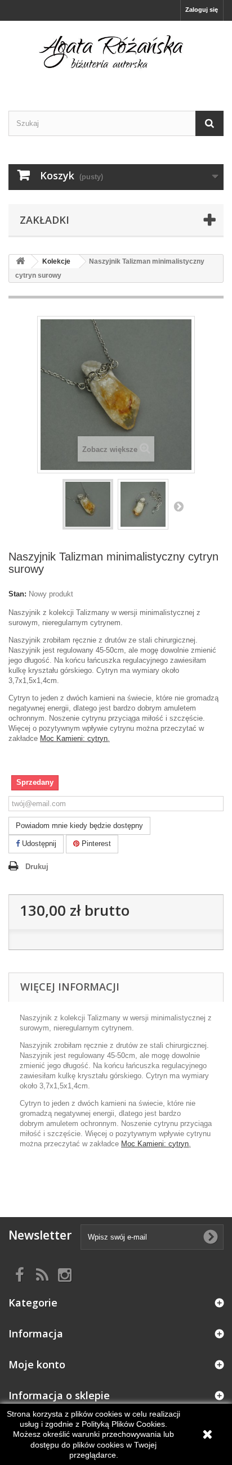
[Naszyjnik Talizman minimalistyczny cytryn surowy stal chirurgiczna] (88, 504)
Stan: (17, 594)
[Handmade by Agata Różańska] (116, 56)
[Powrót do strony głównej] (20, 262)
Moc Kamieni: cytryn (74, 738)
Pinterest (95, 843)
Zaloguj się (201, 9)
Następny (178, 506)
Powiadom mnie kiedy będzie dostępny (79, 825)
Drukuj (36, 866)
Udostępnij (38, 843)
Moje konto (36, 1364)
